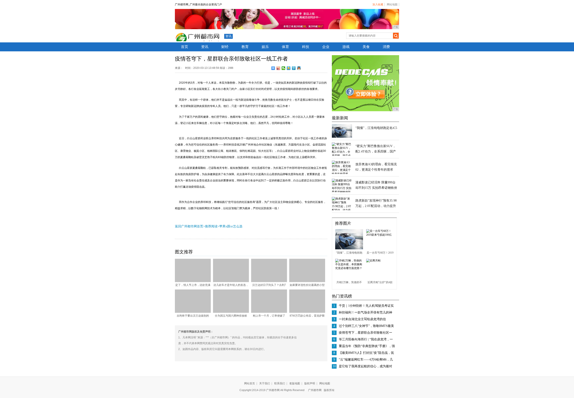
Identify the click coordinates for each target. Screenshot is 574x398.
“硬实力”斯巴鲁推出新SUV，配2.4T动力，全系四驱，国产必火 (375, 151)
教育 (245, 47)
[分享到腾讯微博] (294, 68)
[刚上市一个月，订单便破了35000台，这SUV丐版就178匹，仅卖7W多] (269, 311)
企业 (325, 47)
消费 (386, 47)
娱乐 (265, 47)
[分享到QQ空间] (289, 68)
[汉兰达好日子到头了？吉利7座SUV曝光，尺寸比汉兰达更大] (269, 281)
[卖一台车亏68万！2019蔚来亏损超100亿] (380, 234)
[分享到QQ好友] (299, 68)
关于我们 (264, 383)
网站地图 (392, 4)
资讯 (228, 36)
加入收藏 (377, 4)
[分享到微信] (283, 68)
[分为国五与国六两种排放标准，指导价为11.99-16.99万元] (231, 311)
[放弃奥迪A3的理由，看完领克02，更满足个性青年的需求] (342, 173)
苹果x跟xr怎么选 (230, 226)
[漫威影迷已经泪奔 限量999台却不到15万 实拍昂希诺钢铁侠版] (342, 192)
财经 (224, 47)
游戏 (346, 47)
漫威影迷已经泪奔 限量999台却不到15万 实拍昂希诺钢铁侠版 (376, 188)
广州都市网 (315, 390)
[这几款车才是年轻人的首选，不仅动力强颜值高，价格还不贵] (231, 281)
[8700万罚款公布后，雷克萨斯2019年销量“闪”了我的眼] (307, 311)
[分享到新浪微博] (278, 68)
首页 (184, 47)
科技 (305, 47)
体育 (285, 47)
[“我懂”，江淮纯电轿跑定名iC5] (342, 136)
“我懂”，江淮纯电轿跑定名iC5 (376, 128)
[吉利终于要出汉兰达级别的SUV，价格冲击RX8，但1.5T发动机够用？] (193, 311)
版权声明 (309, 383)
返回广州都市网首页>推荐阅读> (197, 226)
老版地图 (294, 383)
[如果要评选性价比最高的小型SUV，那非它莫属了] (307, 281)
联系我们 (279, 383)
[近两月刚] (373, 260)
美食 (366, 47)
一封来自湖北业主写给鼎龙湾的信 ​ (363, 319)
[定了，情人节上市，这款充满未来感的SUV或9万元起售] (193, 281)
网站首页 (249, 383)
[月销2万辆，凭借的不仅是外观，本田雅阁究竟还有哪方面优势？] (349, 268)
